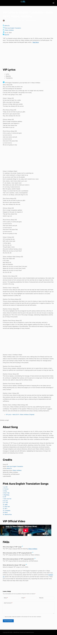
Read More (36, 42)
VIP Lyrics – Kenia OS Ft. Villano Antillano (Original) (20, 414)
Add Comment (8, 603)
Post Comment (8, 620)
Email (23, 597)
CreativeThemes (29, 632)
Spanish (7, 34)
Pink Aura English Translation (13, 28)
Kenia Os (7, 25)
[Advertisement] (28, 55)
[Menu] (53, 3)
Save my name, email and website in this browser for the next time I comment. (23, 616)
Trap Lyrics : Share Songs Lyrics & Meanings (23, 4)
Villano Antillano (9, 30)
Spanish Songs (33, 20)
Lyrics (27, 20)
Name (6, 597)
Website (41, 597)
